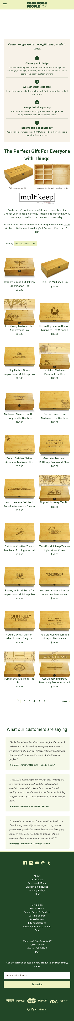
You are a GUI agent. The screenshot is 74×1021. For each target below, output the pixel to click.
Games (47, 228)
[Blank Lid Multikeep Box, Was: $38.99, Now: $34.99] (55, 267)
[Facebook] (25, 863)
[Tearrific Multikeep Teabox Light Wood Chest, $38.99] (55, 532)
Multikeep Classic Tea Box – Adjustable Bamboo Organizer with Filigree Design (19, 416)
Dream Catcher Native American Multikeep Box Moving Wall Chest (19, 460)
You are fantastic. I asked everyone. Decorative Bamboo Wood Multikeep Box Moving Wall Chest (55, 592)
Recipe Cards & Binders (37, 912)
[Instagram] (31, 863)
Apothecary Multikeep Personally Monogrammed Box (54, 680)
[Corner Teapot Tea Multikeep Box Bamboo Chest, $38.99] (55, 400)
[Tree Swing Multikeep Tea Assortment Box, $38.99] (19, 311)
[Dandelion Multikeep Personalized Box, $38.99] (55, 356)
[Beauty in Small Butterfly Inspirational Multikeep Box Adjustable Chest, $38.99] (19, 576)
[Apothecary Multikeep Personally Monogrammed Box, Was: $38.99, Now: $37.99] (55, 664)
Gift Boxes (37, 904)
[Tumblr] (49, 863)
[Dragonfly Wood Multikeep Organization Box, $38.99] (19, 267)
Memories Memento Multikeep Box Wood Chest (54, 460)
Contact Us (37, 879)
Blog (37, 894)
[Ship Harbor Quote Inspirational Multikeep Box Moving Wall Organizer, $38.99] (19, 356)
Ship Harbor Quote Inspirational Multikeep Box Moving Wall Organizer (19, 372)
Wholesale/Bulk (37, 883)
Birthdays (21, 228)
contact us (26, 74)
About (37, 875)
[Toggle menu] (4, 4)
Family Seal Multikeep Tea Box (19, 680)
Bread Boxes (37, 919)
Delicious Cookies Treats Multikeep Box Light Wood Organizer (19, 548)
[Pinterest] (43, 863)
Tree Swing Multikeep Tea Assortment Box (19, 328)
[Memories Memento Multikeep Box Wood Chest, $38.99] (55, 444)
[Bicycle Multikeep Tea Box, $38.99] (55, 488)
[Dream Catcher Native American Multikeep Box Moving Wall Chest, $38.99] (19, 444)
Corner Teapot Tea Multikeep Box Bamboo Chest (54, 416)
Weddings (35, 228)
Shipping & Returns (37, 886)
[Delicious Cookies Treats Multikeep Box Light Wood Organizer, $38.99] (19, 532)
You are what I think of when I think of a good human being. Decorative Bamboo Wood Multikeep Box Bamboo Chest (19, 636)
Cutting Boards (37, 915)
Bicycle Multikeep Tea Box (55, 502)
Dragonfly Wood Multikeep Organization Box (19, 283)
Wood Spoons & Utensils (37, 926)
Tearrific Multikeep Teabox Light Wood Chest (54, 548)
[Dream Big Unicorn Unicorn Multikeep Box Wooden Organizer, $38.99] (55, 311)
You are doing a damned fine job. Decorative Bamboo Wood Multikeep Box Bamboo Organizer (54, 636)
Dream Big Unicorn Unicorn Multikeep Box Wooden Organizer (54, 328)
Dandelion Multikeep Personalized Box (54, 372)
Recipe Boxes (37, 908)
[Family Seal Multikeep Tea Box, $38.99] (19, 664)
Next (65, 701)
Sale (37, 930)
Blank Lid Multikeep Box (54, 282)
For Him (58, 228)
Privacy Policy (37, 890)
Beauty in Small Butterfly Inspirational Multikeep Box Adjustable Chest (19, 592)
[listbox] (25, 243)
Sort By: (9, 243)
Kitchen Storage (37, 922)
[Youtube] (37, 863)
